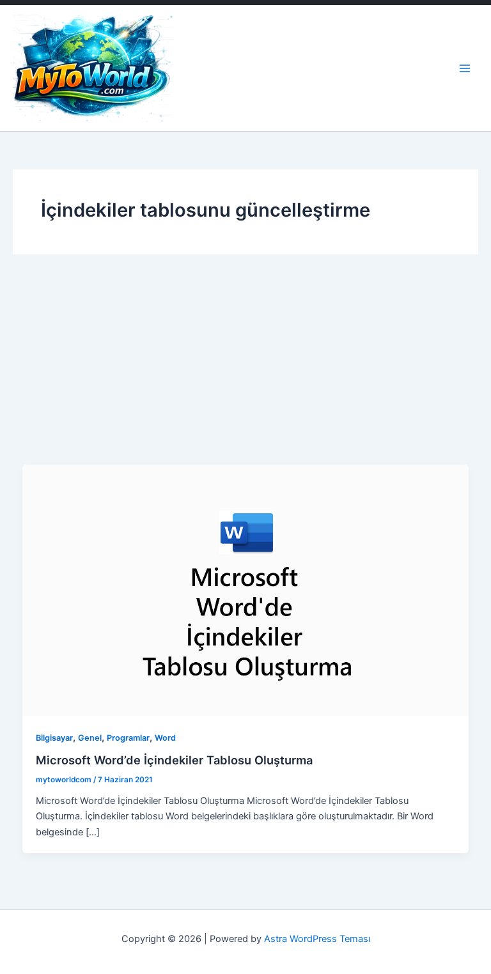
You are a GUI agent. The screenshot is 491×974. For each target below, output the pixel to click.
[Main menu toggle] (464, 68)
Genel (90, 738)
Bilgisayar (54, 738)
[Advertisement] (245, 368)
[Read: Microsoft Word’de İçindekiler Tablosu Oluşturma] (245, 589)
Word (165, 738)
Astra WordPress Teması (317, 939)
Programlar (128, 738)
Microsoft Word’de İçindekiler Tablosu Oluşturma (174, 760)
